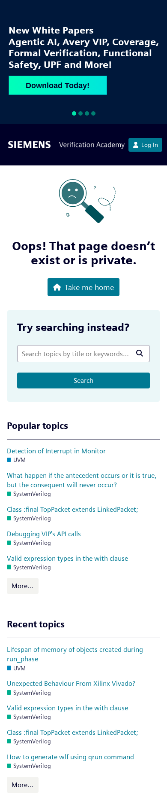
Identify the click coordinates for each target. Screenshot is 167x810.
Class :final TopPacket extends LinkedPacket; (72, 509)
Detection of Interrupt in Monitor (56, 451)
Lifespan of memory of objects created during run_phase (75, 654)
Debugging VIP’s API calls (44, 534)
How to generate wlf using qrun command (70, 757)
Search (83, 380)
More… (22, 586)
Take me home (89, 287)
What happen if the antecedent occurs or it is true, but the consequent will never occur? (82, 480)
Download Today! (57, 85)
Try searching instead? (73, 327)
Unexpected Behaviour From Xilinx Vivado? (71, 683)
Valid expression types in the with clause (67, 558)
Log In (149, 144)
